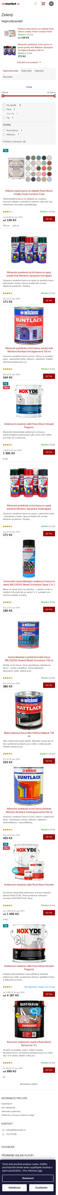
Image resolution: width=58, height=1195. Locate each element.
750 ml (6, 226)
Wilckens (13, 134)
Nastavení (28, 1178)
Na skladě (14, 105)
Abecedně (7, 77)
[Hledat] (36, 4)
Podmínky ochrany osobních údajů (17, 1115)
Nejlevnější (26, 71)
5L (4, 1077)
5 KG (5, 459)
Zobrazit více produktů (27, 62)
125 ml (15, 226)
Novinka (12, 113)
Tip (10, 117)
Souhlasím (41, 1187)
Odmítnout (14, 1187)
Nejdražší (39, 71)
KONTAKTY (6, 1104)
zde (40, 1170)
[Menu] (51, 4)
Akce (11, 109)
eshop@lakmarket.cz (16, 1130)
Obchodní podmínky (11, 1111)
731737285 (11, 1134)
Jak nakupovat (8, 1107)
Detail (49, 219)
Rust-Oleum (14, 130)
